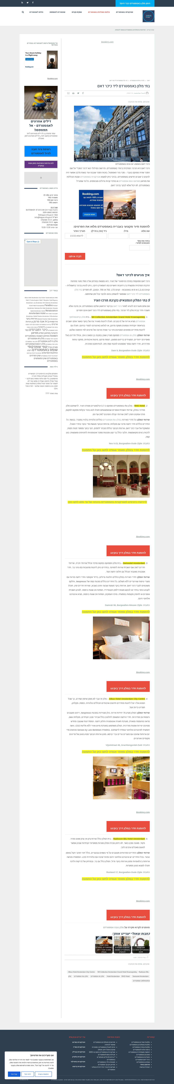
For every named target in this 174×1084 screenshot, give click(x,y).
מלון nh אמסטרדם (128, 335)
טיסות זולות (34, 327)
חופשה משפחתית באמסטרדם (139, 1052)
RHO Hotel (126, 976)
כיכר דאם (117, 306)
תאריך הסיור (79, 231)
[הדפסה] (73, 93)
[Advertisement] (107, 61)
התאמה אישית (43, 1074)
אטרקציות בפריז (79, 1047)
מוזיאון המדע (44, 333)
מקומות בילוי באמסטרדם (106, 1062)
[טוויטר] (78, 93)
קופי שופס (40, 347)
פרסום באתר (145, 1064)
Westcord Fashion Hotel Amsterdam (47, 319)
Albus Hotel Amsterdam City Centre (81, 972)
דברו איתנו (75, 256)
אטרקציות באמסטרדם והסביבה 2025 (102, 1052)
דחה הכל (28, 1074)
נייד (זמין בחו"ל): (99, 231)
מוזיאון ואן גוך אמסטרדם (106, 1064)
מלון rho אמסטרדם (81, 976)
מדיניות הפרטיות (24, 1080)
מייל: (126, 231)
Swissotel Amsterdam (141, 976)
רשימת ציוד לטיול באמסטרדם (49, 356)
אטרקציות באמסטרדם (90, 177)
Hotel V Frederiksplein (32, 300)
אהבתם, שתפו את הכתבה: (138, 102)
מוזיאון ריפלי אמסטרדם (51, 339)
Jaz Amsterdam (37, 303)
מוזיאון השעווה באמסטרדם (37, 336)
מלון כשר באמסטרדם (32, 341)
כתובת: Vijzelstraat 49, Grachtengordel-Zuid (128, 745)
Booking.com (107, 42)
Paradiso (49, 305)
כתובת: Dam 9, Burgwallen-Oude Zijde (130, 350)
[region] (31, 1065)
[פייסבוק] (83, 93)
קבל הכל (14, 1074)
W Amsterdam (54, 316)
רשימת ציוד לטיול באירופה (34, 353)
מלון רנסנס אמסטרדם (35, 344)
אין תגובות (130, 93)
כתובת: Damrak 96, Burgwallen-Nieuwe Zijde (127, 605)
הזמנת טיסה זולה (34, 324)
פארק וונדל (53, 347)
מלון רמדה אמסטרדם (52, 344)
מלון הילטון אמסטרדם (48, 341)
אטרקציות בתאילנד (78, 1062)
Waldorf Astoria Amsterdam (41, 316)
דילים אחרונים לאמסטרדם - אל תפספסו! (41, 125)
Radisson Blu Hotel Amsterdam (43, 308)
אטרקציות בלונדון (78, 1057)
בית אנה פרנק (41, 321)
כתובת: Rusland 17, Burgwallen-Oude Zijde (128, 872)
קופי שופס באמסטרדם (43, 348)
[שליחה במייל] (68, 93)
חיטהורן (41, 327)
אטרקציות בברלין (78, 1052)
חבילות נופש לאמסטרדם (106, 1055)
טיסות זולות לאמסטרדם (141, 1050)
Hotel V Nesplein (44, 300)
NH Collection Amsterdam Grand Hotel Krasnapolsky (117, 972)
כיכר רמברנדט (38, 330)
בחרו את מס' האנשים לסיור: (143, 242)
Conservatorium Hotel (51, 297)
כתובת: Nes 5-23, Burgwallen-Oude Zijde (129, 443)
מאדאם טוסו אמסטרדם (129, 181)
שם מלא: (145, 231)
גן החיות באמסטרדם (45, 324)
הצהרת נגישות (145, 1067)
